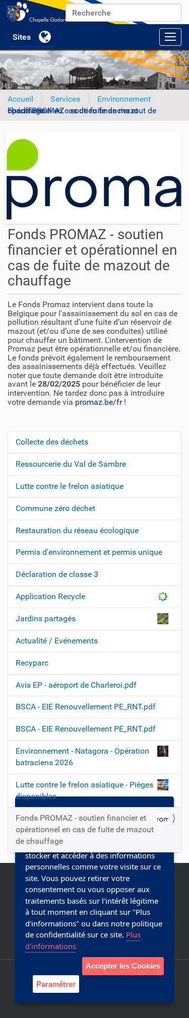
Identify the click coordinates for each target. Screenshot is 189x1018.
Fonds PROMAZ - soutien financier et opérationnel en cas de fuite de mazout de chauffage (85, 829)
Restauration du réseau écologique (77, 530)
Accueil (20, 99)
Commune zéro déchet (55, 508)
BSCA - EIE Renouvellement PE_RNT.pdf (86, 706)
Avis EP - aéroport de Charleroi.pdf (76, 685)
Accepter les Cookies (123, 966)
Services (65, 99)
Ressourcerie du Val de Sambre (71, 464)
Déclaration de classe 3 (57, 574)
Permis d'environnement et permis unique (89, 552)
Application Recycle (50, 596)
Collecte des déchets (52, 442)
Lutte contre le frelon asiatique (69, 486)
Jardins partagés (46, 618)
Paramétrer (56, 984)
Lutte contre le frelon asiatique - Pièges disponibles (84, 790)
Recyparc (32, 663)
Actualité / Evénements (57, 640)
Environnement (124, 99)
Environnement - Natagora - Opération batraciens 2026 (82, 756)
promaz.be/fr (98, 402)
